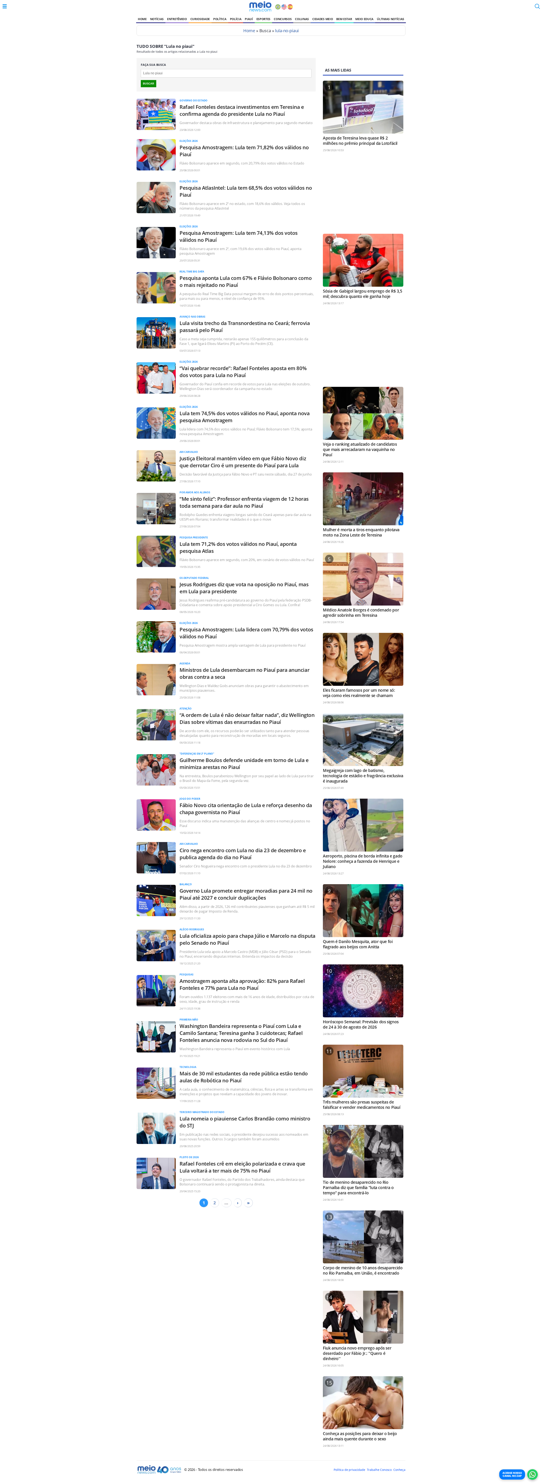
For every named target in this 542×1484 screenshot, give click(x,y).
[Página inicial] (260, 6)
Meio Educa (364, 19)
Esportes (263, 19)
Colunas (302, 19)
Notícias (157, 19)
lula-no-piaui (287, 30)
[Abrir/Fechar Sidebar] (4, 6)
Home (142, 19)
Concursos (283, 19)
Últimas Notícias (390, 19)
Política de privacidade (349, 1470)
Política (219, 19)
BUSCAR (148, 83)
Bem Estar (344, 19)
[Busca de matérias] (537, 7)
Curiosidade (200, 19)
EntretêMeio (177, 19)
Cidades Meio (322, 19)
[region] (363, 195)
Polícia (236, 19)
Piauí (249, 19)
